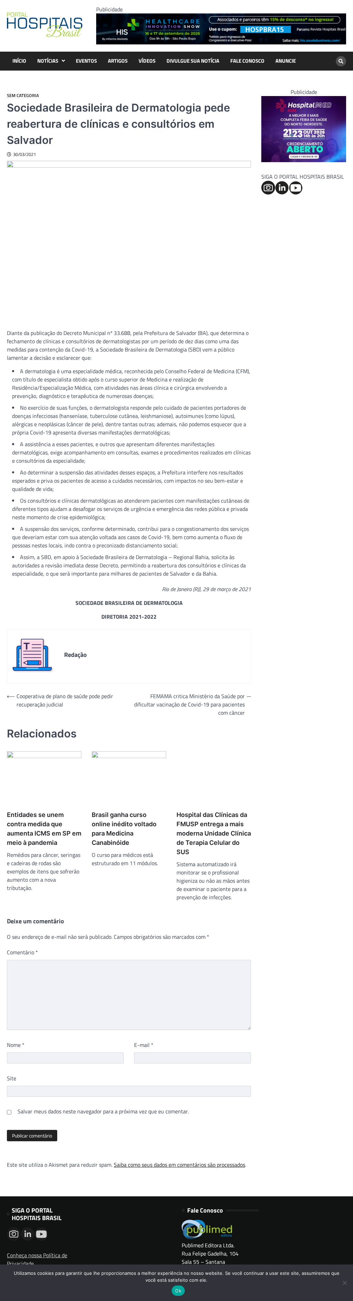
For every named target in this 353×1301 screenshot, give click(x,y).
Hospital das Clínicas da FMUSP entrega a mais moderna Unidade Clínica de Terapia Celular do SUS (213, 833)
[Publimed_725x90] (221, 42)
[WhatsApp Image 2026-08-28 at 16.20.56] (303, 160)
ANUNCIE (285, 61)
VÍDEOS (147, 61)
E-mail (143, 1045)
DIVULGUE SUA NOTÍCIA (193, 61)
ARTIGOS (118, 61)
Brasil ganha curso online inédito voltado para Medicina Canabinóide (124, 828)
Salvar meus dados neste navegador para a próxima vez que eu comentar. (103, 1111)
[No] (344, 1282)
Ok (178, 1290)
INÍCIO (19, 61)
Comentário (22, 952)
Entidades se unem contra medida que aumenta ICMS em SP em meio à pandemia (44, 828)
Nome (15, 1045)
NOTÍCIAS (47, 61)
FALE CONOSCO (247, 61)
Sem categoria (23, 95)
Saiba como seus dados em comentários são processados (179, 1165)
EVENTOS (86, 61)
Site (11, 1078)
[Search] (341, 61)
